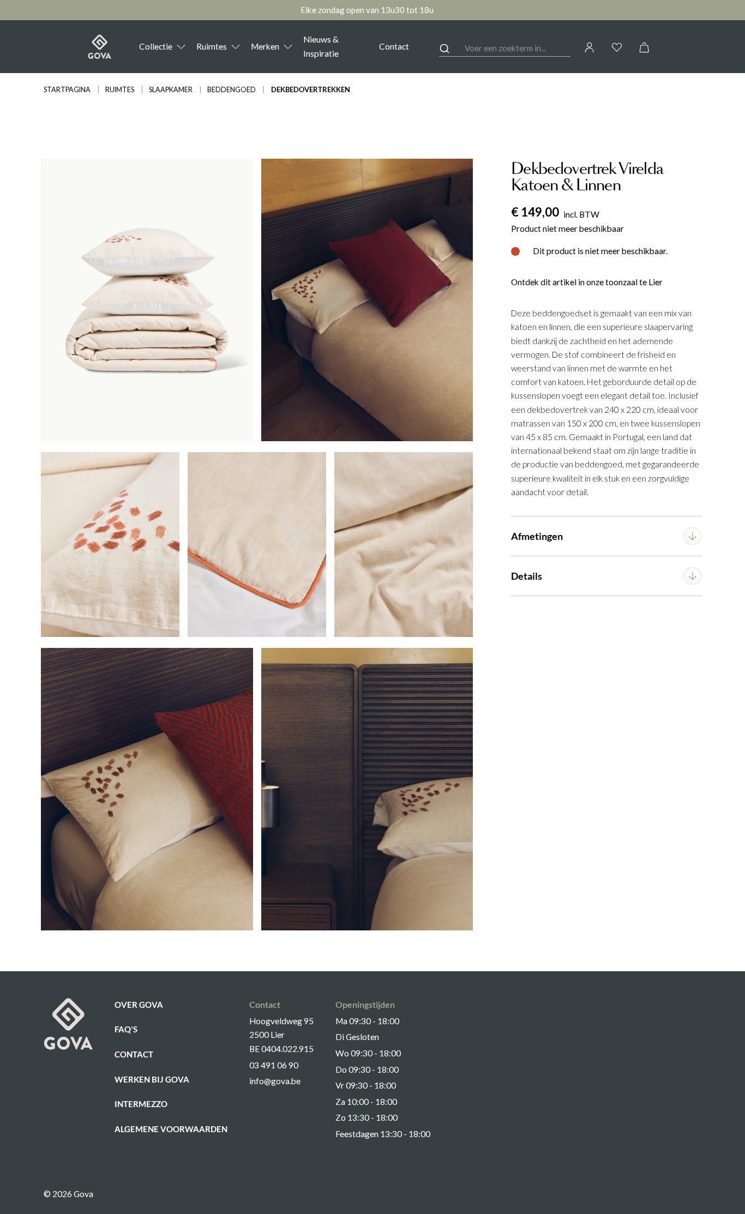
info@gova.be (275, 1081)
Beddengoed (231, 90)
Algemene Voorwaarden (171, 1129)
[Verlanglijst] (616, 47)
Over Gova (139, 1004)
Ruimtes (119, 90)
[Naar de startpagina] (99, 46)
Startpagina (67, 90)
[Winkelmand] (644, 47)
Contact (134, 1054)
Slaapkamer (171, 90)
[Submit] (452, 48)
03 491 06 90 (273, 1065)
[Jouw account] (589, 47)
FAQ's (126, 1029)
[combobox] (505, 49)
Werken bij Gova (152, 1079)
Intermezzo (141, 1104)
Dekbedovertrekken (310, 90)
